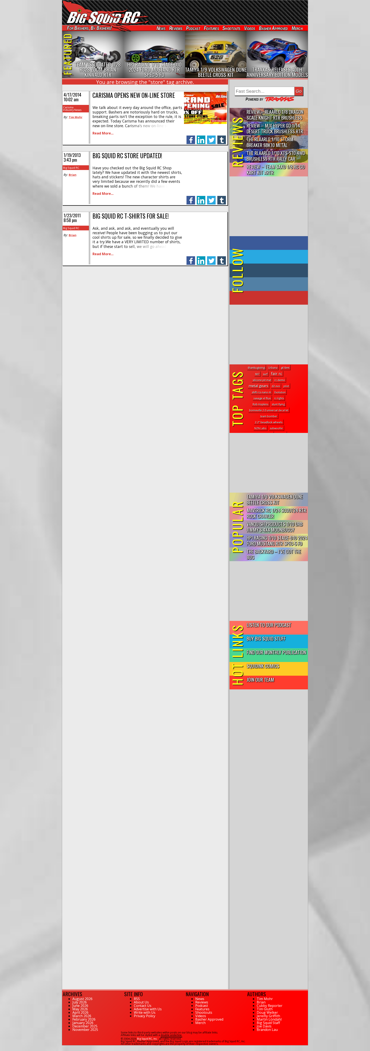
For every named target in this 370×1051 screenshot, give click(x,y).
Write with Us (144, 1012)
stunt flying (278, 404)
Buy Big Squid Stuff (266, 638)
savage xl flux (262, 398)
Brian (72, 175)
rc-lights (279, 398)
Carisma (68, 107)
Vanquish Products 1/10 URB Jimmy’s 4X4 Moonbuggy (275, 526)
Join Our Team (260, 679)
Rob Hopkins (260, 404)
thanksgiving (256, 368)
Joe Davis (264, 1026)
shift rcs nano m (261, 392)
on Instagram (268, 284)
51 (63, 1047)
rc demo (280, 380)
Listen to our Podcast (269, 624)
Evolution (280, 392)
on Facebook (269, 243)
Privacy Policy (144, 1016)
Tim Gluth (265, 1009)
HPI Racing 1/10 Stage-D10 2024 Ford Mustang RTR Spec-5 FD (277, 540)
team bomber (268, 416)
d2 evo (276, 386)
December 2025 (84, 1026)
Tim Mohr (75, 117)
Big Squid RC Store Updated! (127, 155)
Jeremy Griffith (268, 1016)
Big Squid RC (71, 168)
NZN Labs (260, 428)
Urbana (273, 368)
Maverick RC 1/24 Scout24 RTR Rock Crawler (276, 513)
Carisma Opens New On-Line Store (133, 95)
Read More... (102, 133)
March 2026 (81, 1016)
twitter (211, 138)
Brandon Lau (267, 1029)
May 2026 (80, 1009)
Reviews (175, 28)
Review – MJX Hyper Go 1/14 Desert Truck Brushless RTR (275, 128)
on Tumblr (274, 270)
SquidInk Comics (263, 665)
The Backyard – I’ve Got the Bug (274, 554)
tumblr (221, 138)
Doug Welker (267, 1012)
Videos (249, 28)
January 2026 (82, 1022)
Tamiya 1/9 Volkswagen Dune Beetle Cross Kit (275, 499)
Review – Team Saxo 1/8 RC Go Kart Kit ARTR (276, 169)
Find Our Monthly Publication (276, 652)
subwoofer (276, 428)
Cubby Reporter (269, 1005)
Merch (297, 28)
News (160, 28)
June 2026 (80, 1005)
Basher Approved (273, 28)
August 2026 (82, 998)
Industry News (72, 110)
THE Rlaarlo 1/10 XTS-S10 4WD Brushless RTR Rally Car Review (276, 156)
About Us (141, 1002)
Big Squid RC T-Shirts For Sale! (130, 216)
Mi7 (257, 374)
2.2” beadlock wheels (269, 422)
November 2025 (85, 1029)
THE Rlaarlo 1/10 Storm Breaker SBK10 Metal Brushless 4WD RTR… (270, 142)
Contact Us (142, 1005)
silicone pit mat (262, 380)
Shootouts (231, 28)
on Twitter (274, 257)
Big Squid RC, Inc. (147, 1039)
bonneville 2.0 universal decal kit (268, 410)
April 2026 (80, 1012)
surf (265, 374)
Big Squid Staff (268, 1022)
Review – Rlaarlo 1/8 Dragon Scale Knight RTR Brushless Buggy (275, 115)
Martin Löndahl (269, 1019)
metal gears (258, 385)
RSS (137, 998)
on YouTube (272, 298)
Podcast (193, 28)
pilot (286, 386)
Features (211, 28)
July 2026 (79, 1002)
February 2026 (83, 1019)
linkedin (201, 138)
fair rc (276, 373)
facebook (190, 138)
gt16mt (285, 368)
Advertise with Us (148, 1009)
